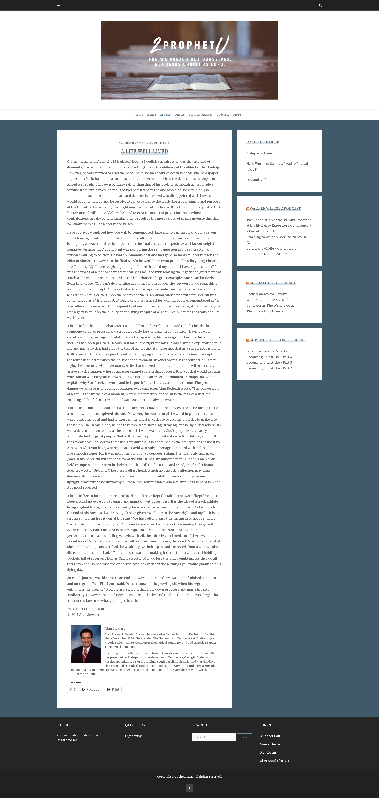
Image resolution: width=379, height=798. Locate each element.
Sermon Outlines (200, 114)
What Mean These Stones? (267, 300)
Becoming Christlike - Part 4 (269, 357)
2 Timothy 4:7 (81, 267)
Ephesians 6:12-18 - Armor (266, 254)
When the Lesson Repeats (266, 351)
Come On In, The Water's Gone (270, 305)
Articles (165, 114)
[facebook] (189, 788)
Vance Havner (271, 744)
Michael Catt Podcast (273, 283)
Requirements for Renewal (267, 294)
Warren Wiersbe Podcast (275, 208)
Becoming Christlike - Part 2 (269, 368)
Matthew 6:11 (68, 740)
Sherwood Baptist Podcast (277, 340)
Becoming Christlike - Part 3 (269, 362)
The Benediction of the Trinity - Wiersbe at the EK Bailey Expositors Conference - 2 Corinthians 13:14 (278, 225)
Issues (151, 114)
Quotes (180, 114)
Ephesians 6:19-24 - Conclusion (271, 248)
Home (138, 114)
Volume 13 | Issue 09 (159, 143)
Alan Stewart (126, 143)
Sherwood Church (274, 761)
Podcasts (223, 114)
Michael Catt (270, 736)
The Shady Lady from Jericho (269, 311)
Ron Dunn (268, 752)
